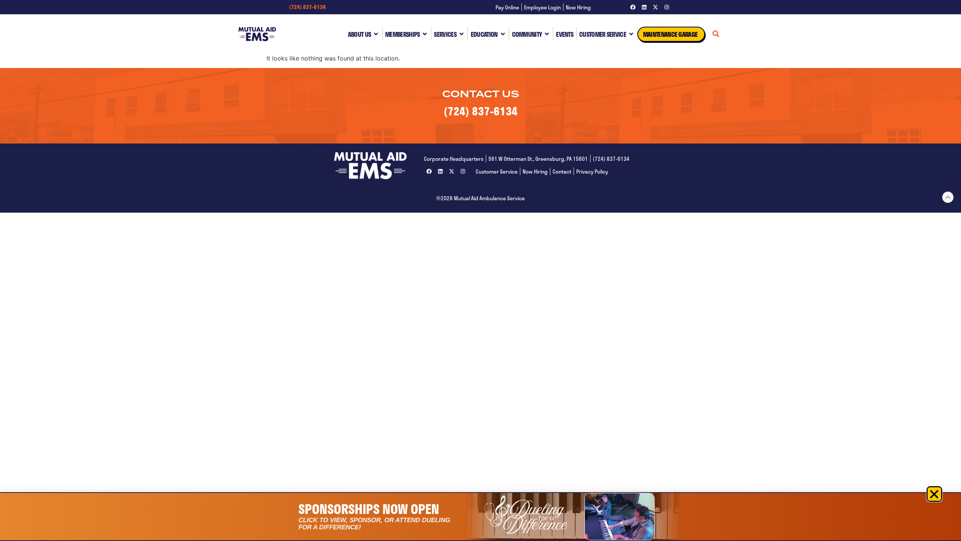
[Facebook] (633, 7)
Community (527, 34)
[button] (934, 494)
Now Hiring (578, 7)
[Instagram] (666, 7)
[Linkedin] (644, 7)
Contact (562, 171)
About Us (359, 34)
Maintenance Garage (670, 34)
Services (445, 34)
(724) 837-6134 (307, 7)
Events (564, 34)
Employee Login (542, 7)
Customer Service (602, 34)
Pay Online (507, 7)
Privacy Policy (592, 171)
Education (484, 34)
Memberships (402, 34)
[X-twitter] (655, 7)
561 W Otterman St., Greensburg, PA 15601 (538, 159)
